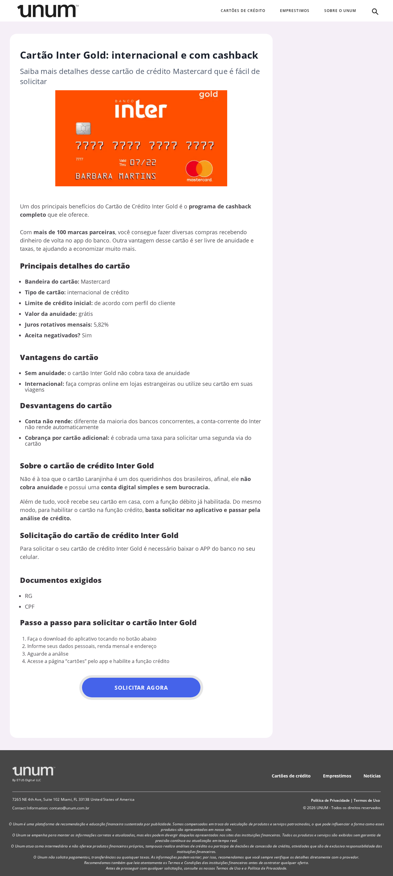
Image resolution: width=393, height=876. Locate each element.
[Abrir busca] (374, 11)
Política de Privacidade (330, 800)
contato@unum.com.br (69, 808)
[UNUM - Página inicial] (48, 11)
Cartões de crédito (291, 776)
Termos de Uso (367, 800)
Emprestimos (337, 776)
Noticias (372, 776)
